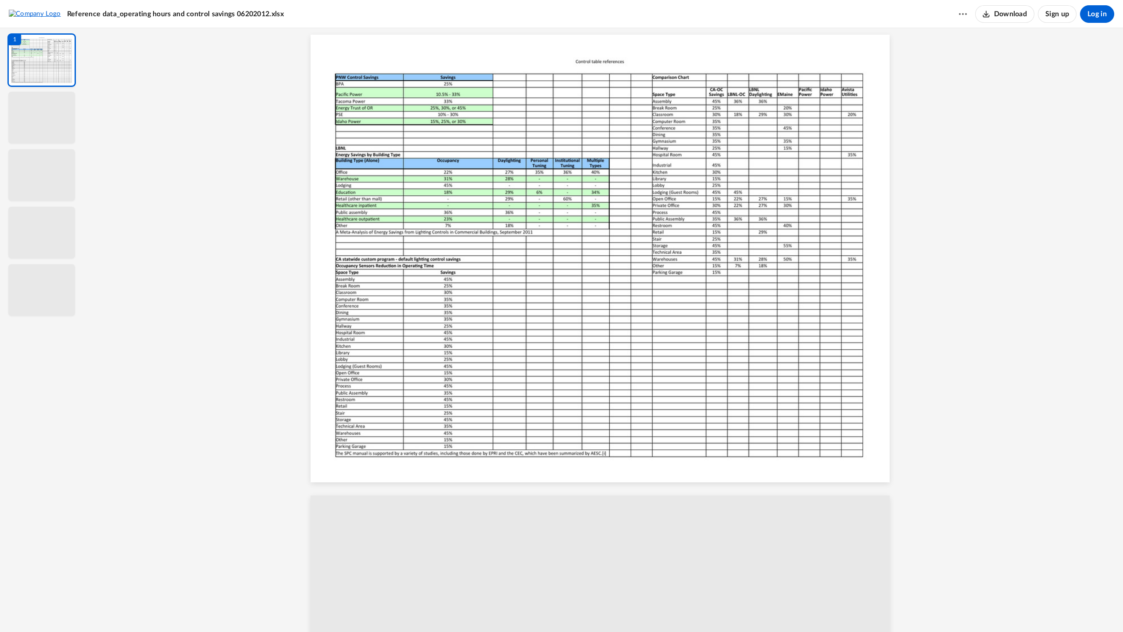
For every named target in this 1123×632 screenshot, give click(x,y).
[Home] (35, 13)
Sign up (1057, 14)
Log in (1097, 14)
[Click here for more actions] (963, 14)
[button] (42, 60)
